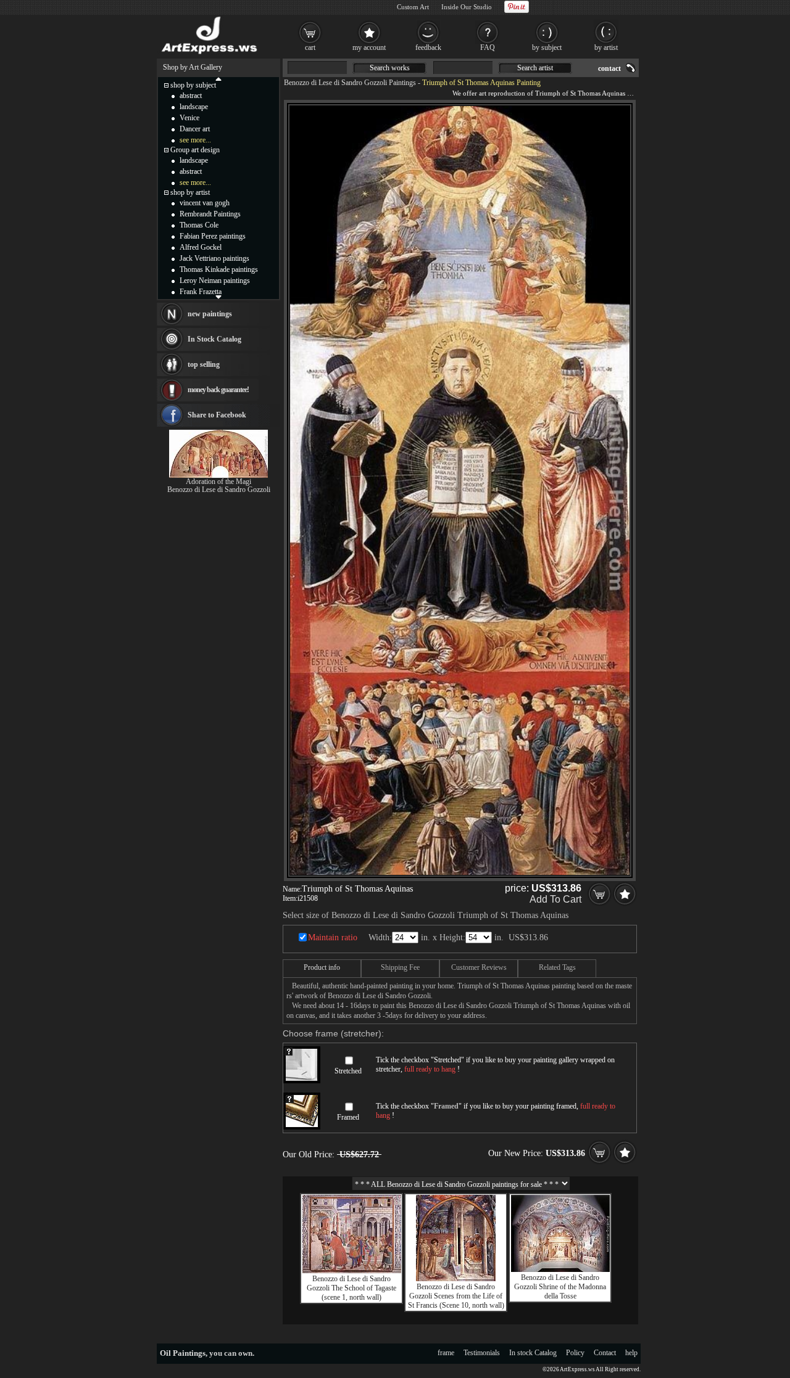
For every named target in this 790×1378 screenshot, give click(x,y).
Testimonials (482, 1352)
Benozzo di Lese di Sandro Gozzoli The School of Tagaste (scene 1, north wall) (351, 1288)
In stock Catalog (533, 1352)
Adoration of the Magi (218, 481)
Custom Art (413, 6)
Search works (390, 68)
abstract (191, 95)
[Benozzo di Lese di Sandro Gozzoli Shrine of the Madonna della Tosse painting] (560, 1269)
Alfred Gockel (201, 247)
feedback (428, 47)
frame (446, 1352)
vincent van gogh (205, 203)
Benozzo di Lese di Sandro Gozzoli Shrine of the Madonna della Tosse (560, 1286)
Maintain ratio (332, 937)
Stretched (348, 1071)
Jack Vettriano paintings (214, 258)
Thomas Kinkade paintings (219, 269)
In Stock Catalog (214, 339)
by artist (606, 47)
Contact (605, 1352)
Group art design (195, 150)
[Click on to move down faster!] (218, 296)
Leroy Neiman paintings (215, 280)
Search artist (535, 68)
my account (369, 47)
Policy (575, 1352)
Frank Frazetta (201, 291)
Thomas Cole (199, 225)
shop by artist (190, 192)
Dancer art (195, 129)
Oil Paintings (183, 1353)
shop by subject (193, 85)
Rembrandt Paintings (210, 214)
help (631, 1352)
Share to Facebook (217, 415)
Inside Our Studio (466, 6)
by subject (547, 47)
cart (310, 47)
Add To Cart (555, 899)
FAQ (487, 47)
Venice (189, 117)
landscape (194, 106)
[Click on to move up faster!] (218, 78)
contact (609, 68)
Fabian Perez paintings (213, 236)
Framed (348, 1117)
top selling (204, 364)
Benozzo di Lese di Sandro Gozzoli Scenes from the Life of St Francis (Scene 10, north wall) (456, 1296)
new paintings (210, 314)
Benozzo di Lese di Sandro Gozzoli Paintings (350, 82)
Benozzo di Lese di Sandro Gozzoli (218, 489)
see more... (195, 140)
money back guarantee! (218, 389)
